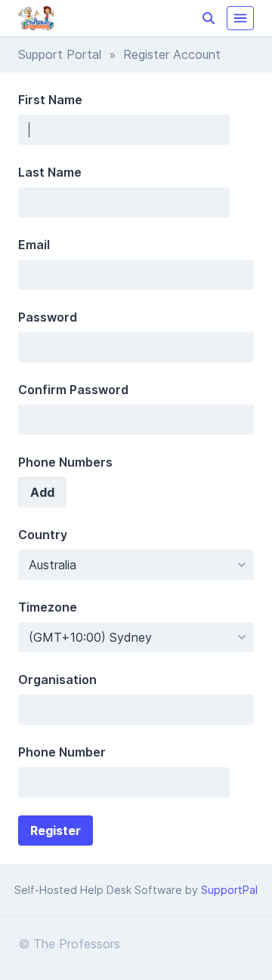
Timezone (47, 607)
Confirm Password (73, 389)
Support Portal (59, 54)
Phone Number (62, 752)
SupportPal (229, 889)
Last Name (50, 172)
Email (34, 244)
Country (42, 534)
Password (47, 317)
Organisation (57, 679)
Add (42, 492)
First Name (50, 99)
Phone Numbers (65, 462)
